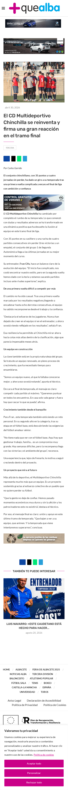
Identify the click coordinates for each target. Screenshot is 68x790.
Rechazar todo (34, 782)
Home (6, 669)
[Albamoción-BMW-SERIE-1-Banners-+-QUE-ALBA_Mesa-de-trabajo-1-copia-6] (33, 21)
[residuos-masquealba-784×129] (34, 535)
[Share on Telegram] (25, 158)
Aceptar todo (34, 763)
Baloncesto (17, 678)
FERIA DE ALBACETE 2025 (46, 669)
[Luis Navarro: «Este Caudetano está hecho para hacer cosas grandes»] (34, 598)
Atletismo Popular (41, 678)
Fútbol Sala (18, 683)
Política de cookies (44, 754)
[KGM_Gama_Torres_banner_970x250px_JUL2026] (34, 40)
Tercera (10, 148)
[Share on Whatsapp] (19, 158)
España (47, 687)
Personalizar (34, 772)
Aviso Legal (14, 700)
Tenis (35, 683)
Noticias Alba (18, 674)
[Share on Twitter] (13, 158)
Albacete (21, 669)
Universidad (27, 692)
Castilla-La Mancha (24, 687)
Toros (44, 692)
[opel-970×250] (34, 197)
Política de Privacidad (25, 704)
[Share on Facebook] (6, 158)
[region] (34, 757)
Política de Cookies (54, 704)
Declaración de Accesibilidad (44, 700)
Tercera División (42, 674)
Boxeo (47, 683)
